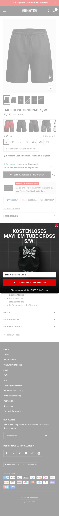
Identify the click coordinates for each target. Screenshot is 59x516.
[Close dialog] (56, 225)
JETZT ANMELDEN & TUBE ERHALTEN (29, 282)
